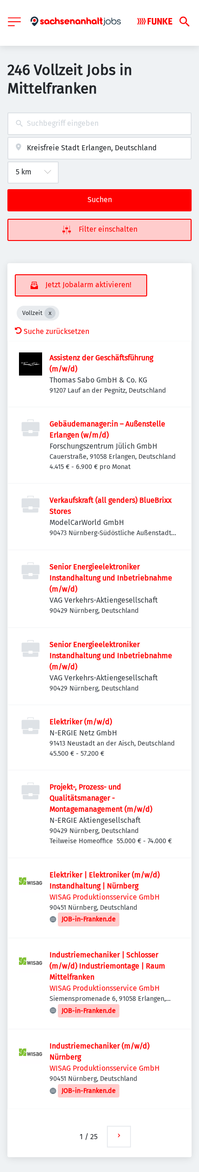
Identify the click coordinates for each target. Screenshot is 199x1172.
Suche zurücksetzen (56, 331)
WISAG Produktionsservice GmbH (105, 897)
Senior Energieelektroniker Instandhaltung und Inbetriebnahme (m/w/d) (111, 577)
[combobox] (99, 123)
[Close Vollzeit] (50, 313)
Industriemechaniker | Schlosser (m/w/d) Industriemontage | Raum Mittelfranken (107, 965)
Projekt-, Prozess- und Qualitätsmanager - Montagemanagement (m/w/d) (101, 798)
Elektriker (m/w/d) (81, 721)
